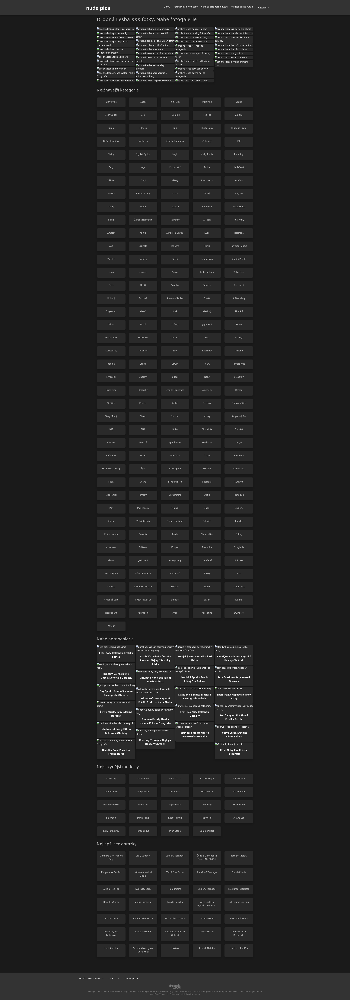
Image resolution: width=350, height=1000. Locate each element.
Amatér (111, 232)
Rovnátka (207, 547)
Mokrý (207, 416)
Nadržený (207, 560)
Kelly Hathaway (111, 830)
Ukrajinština (175, 494)
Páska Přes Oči (143, 573)
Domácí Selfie (239, 872)
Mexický (207, 311)
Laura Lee (143, 804)
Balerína (207, 521)
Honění (239, 311)
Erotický (143, 259)
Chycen (239, 193)
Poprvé (143, 403)
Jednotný (143, 560)
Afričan (207, 219)
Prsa (239, 573)
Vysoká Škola (111, 599)
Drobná (143, 298)
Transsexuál (207, 180)
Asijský (111, 193)
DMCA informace (96, 978)
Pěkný (207, 363)
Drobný (207, 403)
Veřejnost (111, 455)
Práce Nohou (111, 534)
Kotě (175, 311)
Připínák (175, 507)
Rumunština (175, 888)
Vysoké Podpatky (175, 141)
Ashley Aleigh (207, 778)
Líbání (207, 507)
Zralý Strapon (143, 855)
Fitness (143, 127)
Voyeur (111, 625)
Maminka (207, 101)
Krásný (175, 324)
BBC (207, 337)
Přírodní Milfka (207, 948)
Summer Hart (207, 830)
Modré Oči (111, 494)
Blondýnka (111, 101)
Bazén (207, 599)
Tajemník (175, 114)
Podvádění (143, 612)
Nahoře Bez (207, 534)
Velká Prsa (239, 271)
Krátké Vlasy (239, 298)
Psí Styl (239, 337)
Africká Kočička (111, 888)
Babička (207, 285)
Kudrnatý (207, 350)
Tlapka (111, 481)
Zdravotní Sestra (174, 232)
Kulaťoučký (111, 350)
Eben (111, 271)
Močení (207, 468)
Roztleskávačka (143, 599)
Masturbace (239, 206)
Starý (175, 193)
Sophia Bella (175, 804)
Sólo (239, 141)
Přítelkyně (111, 389)
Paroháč (143, 534)
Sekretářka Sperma (239, 901)
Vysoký (111, 259)
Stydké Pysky (143, 154)
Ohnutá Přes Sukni (143, 918)
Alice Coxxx (175, 778)
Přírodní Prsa (175, 481)
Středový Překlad (143, 586)
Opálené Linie (207, 918)
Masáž (143, 311)
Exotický (175, 599)
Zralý (143, 180)
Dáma (111, 324)
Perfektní (239, 285)
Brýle (175, 429)
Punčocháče (111, 337)
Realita (111, 521)
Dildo (111, 127)
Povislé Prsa (239, 363)
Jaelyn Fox (207, 817)
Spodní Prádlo (239, 259)
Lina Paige (207, 804)
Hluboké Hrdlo (239, 127)
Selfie (111, 219)
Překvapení (175, 468)
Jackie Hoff (175, 791)
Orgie (239, 442)
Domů (167, 6)
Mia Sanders (143, 778)
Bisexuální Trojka (239, 918)
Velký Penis (207, 154)
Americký (207, 389)
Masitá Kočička (175, 901)
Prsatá (207, 298)
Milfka (143, 232)
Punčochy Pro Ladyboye (111, 933)
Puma (239, 324)
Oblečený (239, 167)
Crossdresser (207, 931)
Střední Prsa (239, 586)
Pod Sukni (175, 101)
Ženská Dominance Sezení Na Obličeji (207, 857)
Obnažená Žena (175, 521)
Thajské (143, 442)
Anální (175, 271)
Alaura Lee (239, 817)
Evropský (111, 376)
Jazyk (175, 154)
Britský (143, 494)
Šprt (143, 468)
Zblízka (239, 114)
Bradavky (239, 376)
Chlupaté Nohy (143, 931)
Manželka (175, 455)
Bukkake (238, 560)
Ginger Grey (143, 791)
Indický (239, 521)
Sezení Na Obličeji (111, 468)
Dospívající (174, 167)
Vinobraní (111, 547)
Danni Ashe (143, 817)
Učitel (143, 455)
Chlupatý (207, 141)
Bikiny (111, 154)
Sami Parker (239, 791)
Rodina (111, 363)
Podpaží (175, 376)
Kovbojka (239, 455)
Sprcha (175, 416)
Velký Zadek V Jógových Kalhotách (207, 903)
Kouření (239, 180)
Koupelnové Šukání (111, 872)
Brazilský (143, 389)
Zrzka (207, 167)
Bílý (111, 429)
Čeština (262, 7)
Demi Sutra (207, 791)
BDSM (175, 363)
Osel (143, 114)
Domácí (239, 429)
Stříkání (111, 180)
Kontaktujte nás (131, 978)
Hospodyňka (111, 573)
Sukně (143, 324)
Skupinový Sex (238, 416)
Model (143, 206)
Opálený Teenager (175, 855)
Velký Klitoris (143, 521)
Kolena (238, 599)
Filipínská (239, 232)
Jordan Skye (143, 830)
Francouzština (239, 403)
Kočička (207, 114)
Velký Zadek (111, 114)
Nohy (111, 206)
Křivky (175, 180)
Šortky (207, 573)
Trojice (207, 455)
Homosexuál (206, 259)
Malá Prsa (207, 442)
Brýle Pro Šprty (111, 901)
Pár (111, 507)
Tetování (175, 206)
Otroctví (143, 271)
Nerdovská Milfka (239, 948)
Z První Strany (143, 193)
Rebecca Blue (175, 817)
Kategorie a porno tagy (186, 6)
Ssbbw (175, 403)
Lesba (143, 363)
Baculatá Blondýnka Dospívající (143, 950)
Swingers (239, 612)
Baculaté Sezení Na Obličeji (175, 933)
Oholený (143, 376)
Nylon (143, 416)
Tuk (175, 127)
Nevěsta (175, 948)
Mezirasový (143, 507)
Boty (175, 350)
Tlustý (143, 285)
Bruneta (143, 245)
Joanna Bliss (111, 791)
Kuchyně (238, 481)
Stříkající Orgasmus (175, 918)
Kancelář (175, 337)
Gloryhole (239, 547)
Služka (207, 494)
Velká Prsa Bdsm (175, 872)
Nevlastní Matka (239, 245)
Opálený (239, 507)
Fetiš (111, 285)
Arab (175, 612)
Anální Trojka (111, 918)
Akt (111, 245)
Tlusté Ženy (207, 127)
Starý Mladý (111, 416)
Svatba (143, 101)
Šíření (175, 259)
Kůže (206, 232)
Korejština (207, 612)
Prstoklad (239, 494)
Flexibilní (143, 350)
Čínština (111, 403)
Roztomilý (239, 219)
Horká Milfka (111, 948)
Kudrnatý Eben (143, 888)
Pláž (143, 429)
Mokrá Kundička (143, 901)
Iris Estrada (239, 778)
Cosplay (175, 285)
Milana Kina (239, 804)
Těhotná (175, 245)
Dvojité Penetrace (175, 389)
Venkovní (207, 206)
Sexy (111, 167)
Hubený (111, 298)
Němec (111, 560)
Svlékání (143, 547)
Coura (143, 481)
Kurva (207, 245)
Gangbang (238, 468)
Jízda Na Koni (207, 271)
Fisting (238, 534)
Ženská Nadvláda (143, 219)
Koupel (175, 547)
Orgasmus (111, 311)
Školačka (207, 481)
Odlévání (175, 573)
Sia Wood (111, 817)
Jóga (143, 167)
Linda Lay (111, 778)
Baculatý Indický (239, 855)
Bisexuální (143, 337)
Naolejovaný (175, 560)
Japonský (207, 324)
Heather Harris (111, 804)
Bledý (175, 534)
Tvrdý (207, 193)
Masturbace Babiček (238, 888)
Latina (239, 101)
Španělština (175, 442)
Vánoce (111, 586)
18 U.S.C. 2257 (113, 978)
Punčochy (143, 141)
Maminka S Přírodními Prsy (111, 857)
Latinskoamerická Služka (143, 874)
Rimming (238, 154)
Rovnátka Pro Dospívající (239, 933)
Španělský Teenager (207, 872)
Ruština (239, 350)
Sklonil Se (207, 429)
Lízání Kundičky (111, 141)
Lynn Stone (175, 830)
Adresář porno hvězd (242, 6)
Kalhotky (175, 219)
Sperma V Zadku (175, 298)
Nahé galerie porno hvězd (214, 6)
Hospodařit (111, 612)
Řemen (239, 389)
